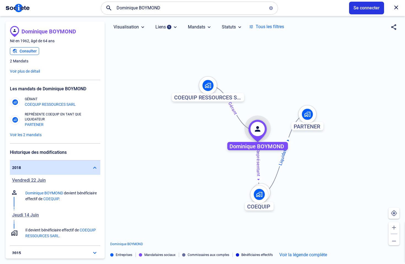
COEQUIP (51, 199)
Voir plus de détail (25, 71)
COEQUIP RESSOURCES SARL (50, 104)
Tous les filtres (270, 26)
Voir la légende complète (303, 255)
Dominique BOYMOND (48, 31)
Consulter (28, 51)
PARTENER (34, 124)
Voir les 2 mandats (26, 135)
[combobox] (190, 8)
